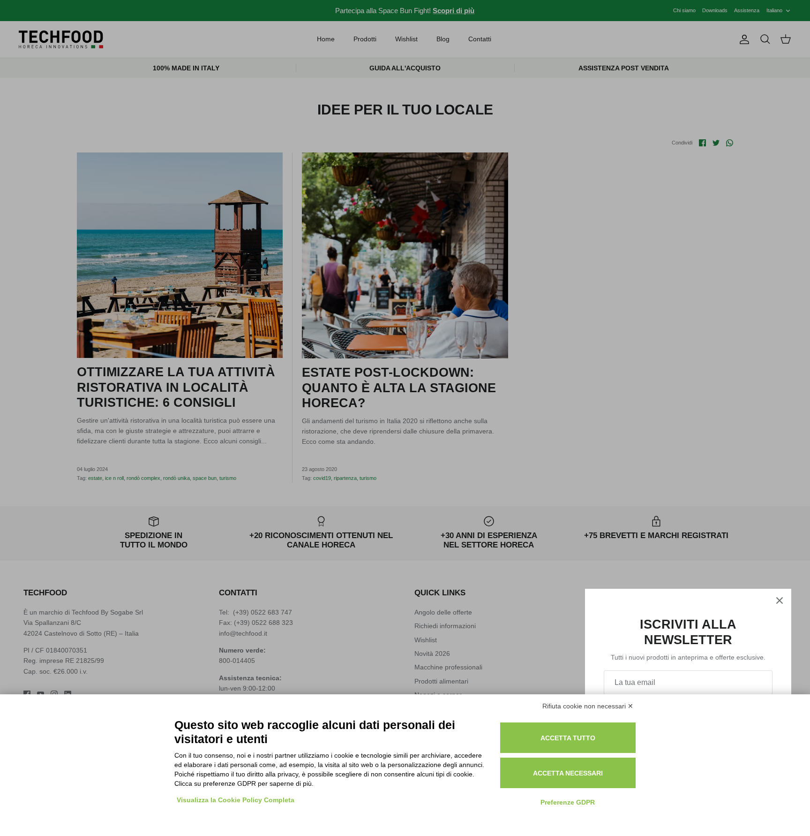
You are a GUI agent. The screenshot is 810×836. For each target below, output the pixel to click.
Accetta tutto (567, 738)
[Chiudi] (779, 600)
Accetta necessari (568, 773)
